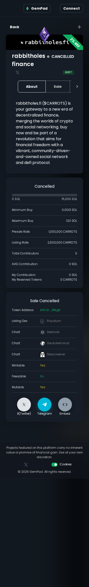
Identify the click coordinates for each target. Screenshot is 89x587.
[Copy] (64, 310)
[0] (55, 8)
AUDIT (68, 72)
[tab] (32, 86)
